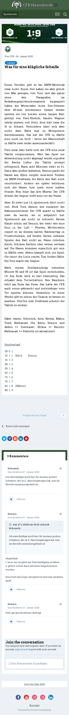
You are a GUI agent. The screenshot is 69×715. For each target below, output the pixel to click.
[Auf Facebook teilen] (9, 438)
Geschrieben (23, 472)
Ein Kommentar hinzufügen (29, 663)
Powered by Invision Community (34, 709)
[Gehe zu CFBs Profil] (8, 49)
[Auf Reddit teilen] (15, 438)
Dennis (12, 513)
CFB (11, 56)
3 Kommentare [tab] (17, 456)
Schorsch (13, 468)
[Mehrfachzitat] (11, 499)
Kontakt (34, 705)
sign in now (21, 649)
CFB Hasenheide (38, 4)
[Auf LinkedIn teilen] (20, 438)
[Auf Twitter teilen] (4, 438)
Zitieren (20, 499)
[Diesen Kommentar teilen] (60, 468)
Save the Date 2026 (34, 684)
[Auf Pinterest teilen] (26, 438)
